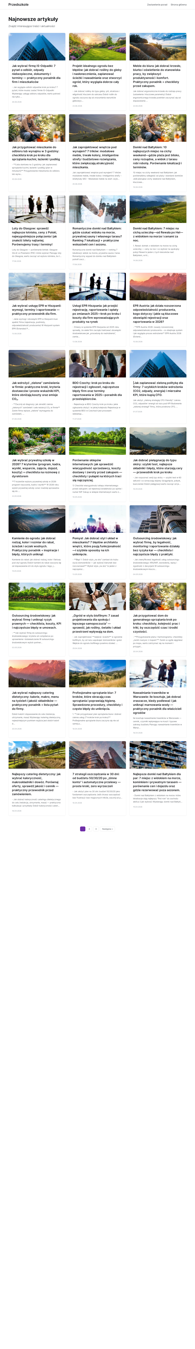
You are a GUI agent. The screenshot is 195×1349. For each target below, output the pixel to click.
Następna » (107, 829)
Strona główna (179, 4)
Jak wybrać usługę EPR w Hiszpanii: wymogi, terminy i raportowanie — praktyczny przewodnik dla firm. (36, 309)
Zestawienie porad (157, 4)
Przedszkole (18, 4)
